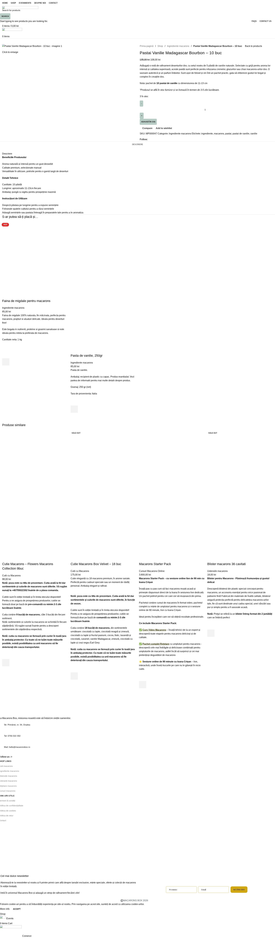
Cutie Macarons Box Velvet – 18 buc (96, 564)
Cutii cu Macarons (11, 575)
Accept (17, 909)
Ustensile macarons (217, 571)
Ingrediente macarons (13, 308)
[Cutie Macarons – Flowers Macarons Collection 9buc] (33, 461)
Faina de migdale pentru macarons (26, 301)
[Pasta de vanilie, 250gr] (102, 253)
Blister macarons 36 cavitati (226, 564)
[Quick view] (5, 369)
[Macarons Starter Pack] (170, 461)
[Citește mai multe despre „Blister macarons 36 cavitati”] (211, 633)
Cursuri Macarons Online (152, 571)
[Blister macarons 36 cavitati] (238, 461)
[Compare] (5, 295)
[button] (5, 361)
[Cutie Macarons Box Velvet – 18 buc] (102, 461)
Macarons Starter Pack (155, 564)
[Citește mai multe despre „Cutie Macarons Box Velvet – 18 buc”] (74, 676)
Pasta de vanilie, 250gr (86, 355)
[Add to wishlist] (5, 354)
